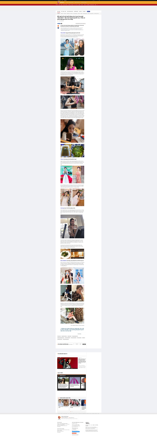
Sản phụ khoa (92, 13)
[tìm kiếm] (99, 0)
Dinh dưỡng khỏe (85, 13)
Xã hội (79, 4)
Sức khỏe (82, 4)
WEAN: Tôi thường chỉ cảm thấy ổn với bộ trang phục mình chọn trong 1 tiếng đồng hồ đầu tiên (82, 361)
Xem (84, 344)
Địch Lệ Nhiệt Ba (68, 337)
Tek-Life (90, 413)
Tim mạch (65, 13)
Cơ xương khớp (75, 13)
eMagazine (59, 0)
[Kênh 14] (59, 418)
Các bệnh (84, 11)
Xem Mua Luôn (92, 4)
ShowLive (65, 0)
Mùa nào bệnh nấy (77, 2)
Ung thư (62, 13)
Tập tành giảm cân (75, 336)
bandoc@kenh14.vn (72, 417)
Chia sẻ (59, 23)
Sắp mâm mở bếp (71, 2)
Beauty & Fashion (65, 4)
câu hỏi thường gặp (65, 417)
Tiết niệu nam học (96, 13)
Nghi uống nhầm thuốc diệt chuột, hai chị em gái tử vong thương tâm (74, 385)
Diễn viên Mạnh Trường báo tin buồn (63, 407)
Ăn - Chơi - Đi (76, 4)
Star (57, 4)
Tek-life (85, 4)
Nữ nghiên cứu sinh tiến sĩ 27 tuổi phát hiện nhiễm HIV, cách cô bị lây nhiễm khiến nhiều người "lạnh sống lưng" (63, 386)
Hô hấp (89, 13)
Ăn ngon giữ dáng (73, 337)
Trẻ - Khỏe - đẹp (63, 11)
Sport (68, 413)
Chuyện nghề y (76, 11)
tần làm (84, 337)
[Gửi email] (61, 23)
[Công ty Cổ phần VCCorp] (88, 423)
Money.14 (72, 4)
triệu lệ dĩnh (69, 336)
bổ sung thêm (79, 337)
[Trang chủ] (58, 26)
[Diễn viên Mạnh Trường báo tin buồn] (63, 402)
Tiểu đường (68, 13)
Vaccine (80, 11)
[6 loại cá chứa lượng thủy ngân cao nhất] (75, 402)
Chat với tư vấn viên (76, 431)
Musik (61, 4)
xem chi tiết (74, 433)
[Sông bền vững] (88, 11)
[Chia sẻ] (58, 28)
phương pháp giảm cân (61, 337)
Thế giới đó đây (84, 413)
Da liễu (81, 13)
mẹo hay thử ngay (84, 2)
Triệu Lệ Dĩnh (63, 32)
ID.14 (62, 0)
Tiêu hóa (79, 13)
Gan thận (71, 13)
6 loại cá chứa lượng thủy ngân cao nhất (75, 407)
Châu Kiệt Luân (60, 339)
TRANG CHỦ (56, 5)
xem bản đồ (59, 426)
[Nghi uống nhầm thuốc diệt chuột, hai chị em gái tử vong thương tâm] (75, 380)
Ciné (59, 4)
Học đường (88, 4)
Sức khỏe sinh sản (70, 11)
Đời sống (69, 4)
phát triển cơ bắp (64, 336)
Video (95, 4)
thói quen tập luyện (66, 339)
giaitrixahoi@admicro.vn (75, 430)
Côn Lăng (59, 336)
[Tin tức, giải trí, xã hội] (61, 2)
